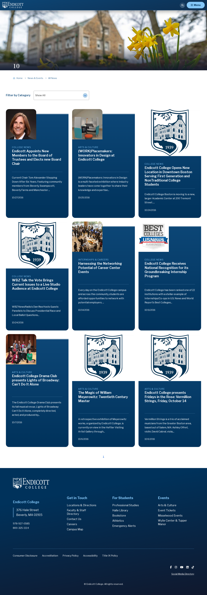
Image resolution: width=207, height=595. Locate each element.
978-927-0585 (21, 523)
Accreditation (50, 555)
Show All (40, 95)
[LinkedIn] (187, 567)
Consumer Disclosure (25, 555)
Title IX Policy (110, 555)
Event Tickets (166, 510)
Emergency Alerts (124, 525)
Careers (72, 524)
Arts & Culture (167, 505)
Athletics (118, 520)
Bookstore (119, 515)
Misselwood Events (170, 515)
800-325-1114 (21, 528)
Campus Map (75, 529)
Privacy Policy (70, 555)
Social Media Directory (182, 574)
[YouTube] (182, 567)
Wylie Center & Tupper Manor (172, 522)
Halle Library (120, 510)
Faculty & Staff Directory (76, 512)
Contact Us (74, 519)
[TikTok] (193, 567)
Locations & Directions (81, 505)
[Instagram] (176, 567)
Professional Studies (125, 505)
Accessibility (90, 555)
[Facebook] (171, 567)
